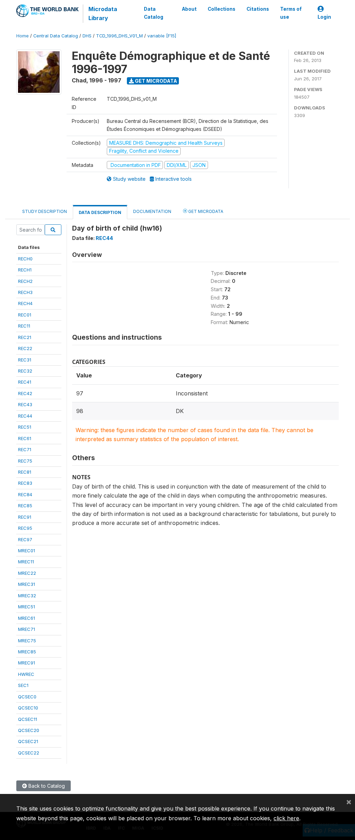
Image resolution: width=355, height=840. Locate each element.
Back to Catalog (46, 786)
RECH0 (25, 258)
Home (22, 35)
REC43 (25, 404)
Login (324, 17)
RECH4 (25, 303)
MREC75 (27, 640)
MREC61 (26, 618)
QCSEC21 (28, 741)
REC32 (25, 371)
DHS (87, 35)
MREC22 (27, 573)
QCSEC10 (28, 708)
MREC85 (27, 651)
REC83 (25, 483)
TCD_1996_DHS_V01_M (119, 35)
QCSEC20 (28, 730)
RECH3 (25, 292)
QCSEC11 (27, 719)
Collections (221, 9)
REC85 (25, 505)
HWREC (26, 674)
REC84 (25, 494)
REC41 (24, 382)
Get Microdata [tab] (205, 211)
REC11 (24, 326)
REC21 (24, 337)
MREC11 (26, 561)
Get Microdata (155, 81)
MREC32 (27, 595)
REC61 (24, 438)
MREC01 (26, 550)
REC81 (24, 472)
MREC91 (26, 662)
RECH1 (25, 269)
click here (286, 818)
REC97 (25, 539)
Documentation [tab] (152, 211)
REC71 (24, 449)
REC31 (24, 360)
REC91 (24, 517)
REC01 (24, 315)
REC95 (25, 528)
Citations (257, 9)
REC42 (25, 393)
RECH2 (25, 281)
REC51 (24, 427)
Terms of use (291, 12)
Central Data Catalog (55, 35)
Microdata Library (102, 13)
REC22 (25, 348)
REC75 (25, 461)
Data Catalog (153, 12)
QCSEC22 (28, 753)
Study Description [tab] (44, 211)
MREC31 (26, 584)
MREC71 (26, 629)
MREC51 (26, 606)
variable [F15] (161, 35)
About (189, 9)
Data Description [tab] (100, 212)
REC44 (25, 416)
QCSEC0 (27, 696)
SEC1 (23, 685)
